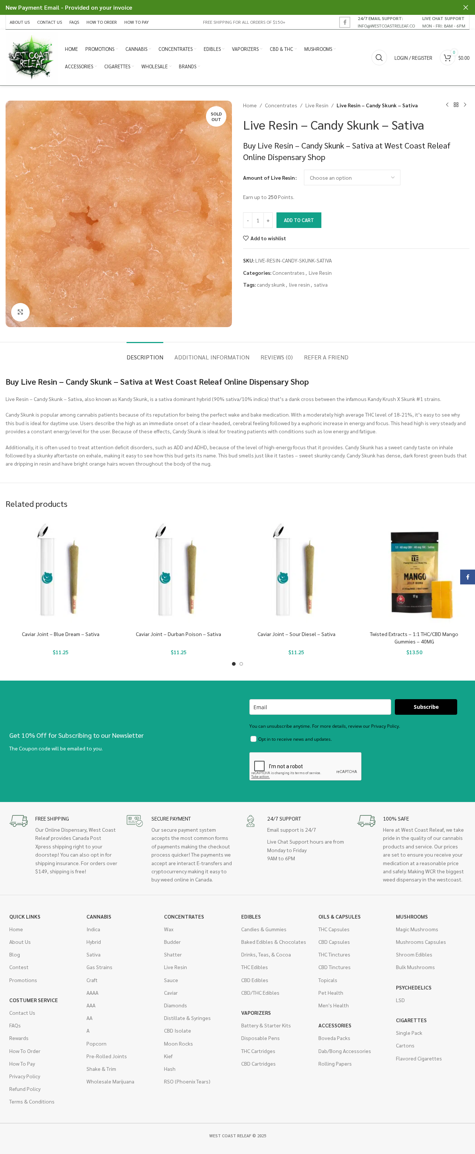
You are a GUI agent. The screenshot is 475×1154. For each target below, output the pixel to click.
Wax (168, 929)
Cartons (405, 1045)
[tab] (145, 353)
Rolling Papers (335, 1063)
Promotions (23, 980)
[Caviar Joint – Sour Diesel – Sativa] (296, 572)
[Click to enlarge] (20, 312)
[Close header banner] (465, 7)
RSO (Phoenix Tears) (187, 1081)
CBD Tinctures (334, 967)
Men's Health (333, 1005)
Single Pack (409, 1032)
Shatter (173, 954)
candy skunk (271, 284)
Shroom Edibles (414, 954)
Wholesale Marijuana (110, 1081)
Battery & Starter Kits (266, 1025)
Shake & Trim (101, 1068)
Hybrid (93, 941)
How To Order (24, 1050)
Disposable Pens (260, 1037)
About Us (20, 941)
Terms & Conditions (32, 1101)
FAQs (15, 1025)
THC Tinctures (334, 954)
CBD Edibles (254, 980)
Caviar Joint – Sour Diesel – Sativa (296, 633)
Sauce (171, 980)
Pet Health (330, 992)
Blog (14, 954)
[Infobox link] (386, 22)
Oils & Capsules (339, 916)
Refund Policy (24, 1088)
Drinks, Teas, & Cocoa (266, 954)
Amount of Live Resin (269, 177)
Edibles (251, 916)
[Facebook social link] (344, 22)
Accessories (334, 1025)
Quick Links (24, 916)
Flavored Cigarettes (419, 1058)
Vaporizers (256, 1012)
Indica (93, 929)
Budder (172, 941)
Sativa (93, 954)
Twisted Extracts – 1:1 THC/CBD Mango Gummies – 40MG (414, 637)
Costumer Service (33, 1000)
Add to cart (299, 220)
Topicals (327, 980)
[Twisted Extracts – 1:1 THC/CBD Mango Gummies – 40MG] (414, 572)
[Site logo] (32, 56)
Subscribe (426, 706)
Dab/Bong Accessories (344, 1050)
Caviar (171, 992)
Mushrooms (412, 916)
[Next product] (465, 105)
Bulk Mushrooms (415, 967)
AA (89, 1017)
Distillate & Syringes (187, 1017)
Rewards (19, 1037)
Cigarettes (411, 1020)
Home (250, 105)
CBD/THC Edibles (260, 992)
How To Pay (22, 1063)
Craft (92, 980)
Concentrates (281, 105)
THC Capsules (334, 929)
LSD (400, 1000)
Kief (168, 1056)
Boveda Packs (334, 1037)
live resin (299, 284)
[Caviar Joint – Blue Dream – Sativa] (61, 572)
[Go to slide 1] (234, 664)
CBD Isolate (177, 1030)
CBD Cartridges (258, 1063)
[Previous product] (447, 105)
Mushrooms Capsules (421, 941)
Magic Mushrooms (417, 929)
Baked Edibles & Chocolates (273, 941)
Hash (170, 1068)
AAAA (92, 992)
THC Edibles (254, 967)
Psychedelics (414, 987)
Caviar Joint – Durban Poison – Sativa (178, 633)
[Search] (379, 57)
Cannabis (98, 916)
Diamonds (175, 1005)
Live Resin (316, 105)
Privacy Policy (24, 1076)
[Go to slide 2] (241, 664)
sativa (321, 284)
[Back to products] (456, 105)
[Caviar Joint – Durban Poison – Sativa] (179, 572)
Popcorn (96, 1043)
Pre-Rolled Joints (106, 1056)
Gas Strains (99, 967)
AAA (90, 1005)
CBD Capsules (334, 941)
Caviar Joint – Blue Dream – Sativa (60, 633)
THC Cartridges (258, 1050)
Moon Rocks (178, 1043)
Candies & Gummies (263, 929)
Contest (19, 967)
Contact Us (22, 1012)
